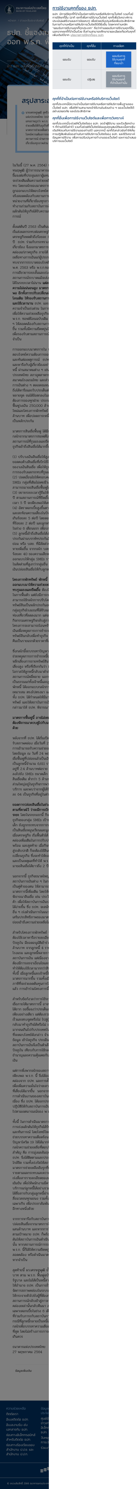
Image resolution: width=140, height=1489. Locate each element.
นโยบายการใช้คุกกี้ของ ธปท (87, 35)
